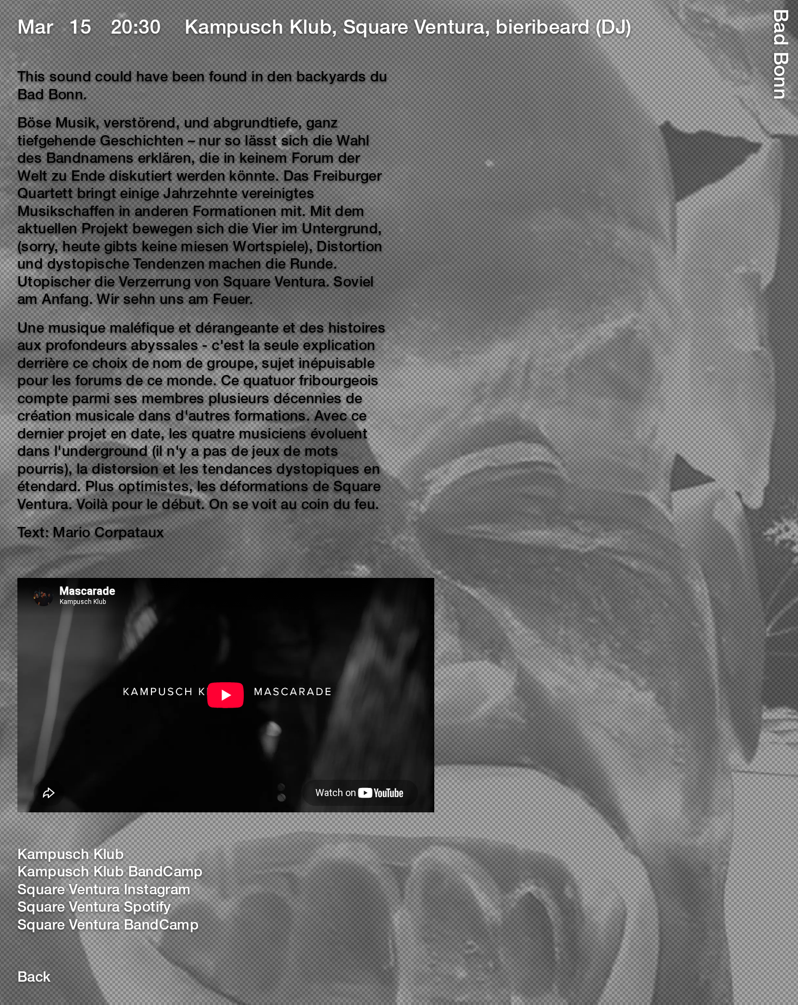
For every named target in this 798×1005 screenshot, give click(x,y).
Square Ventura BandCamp (108, 926)
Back (34, 978)
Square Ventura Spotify (94, 908)
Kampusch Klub (70, 856)
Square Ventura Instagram (104, 891)
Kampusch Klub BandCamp (110, 873)
